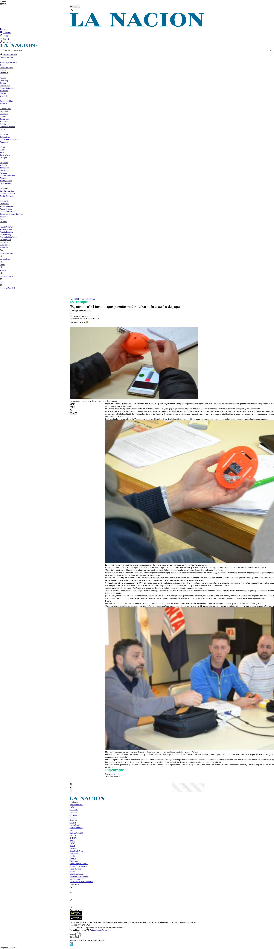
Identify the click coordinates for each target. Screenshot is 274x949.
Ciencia (3, 124)
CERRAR (3, 1)
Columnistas (5, 137)
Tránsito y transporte (8, 62)
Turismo (3, 165)
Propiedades (5, 85)
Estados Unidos (6, 101)
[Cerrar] (36, 46)
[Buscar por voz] (271, 50)
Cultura (3, 116)
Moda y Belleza (6, 180)
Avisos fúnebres (6, 206)
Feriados (3, 173)
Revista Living (5, 234)
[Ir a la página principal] (137, 26)
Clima (2, 65)
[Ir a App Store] (76, 920)
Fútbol (2, 147)
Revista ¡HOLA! (6, 229)
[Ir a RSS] (71, 907)
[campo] (79, 303)
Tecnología (4, 168)
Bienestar (4, 121)
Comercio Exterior (7, 88)
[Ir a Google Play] (76, 915)
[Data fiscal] (71, 945)
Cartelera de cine (7, 191)
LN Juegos (4, 162)
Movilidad (4, 91)
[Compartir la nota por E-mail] (76, 413)
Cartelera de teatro (7, 193)
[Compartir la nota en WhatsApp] (73, 407)
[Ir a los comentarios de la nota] (73, 403)
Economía (84, 299)
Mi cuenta (7, 42)
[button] (137, 166)
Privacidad (106, 930)
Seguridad (4, 111)
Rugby (2, 150)
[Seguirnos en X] (71, 894)
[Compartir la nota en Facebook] (71, 413)
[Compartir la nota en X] (73, 413)
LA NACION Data (6, 67)
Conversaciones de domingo (11, 214)
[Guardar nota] (71, 403)
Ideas (2, 219)
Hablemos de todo (7, 127)
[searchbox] (136, 50)
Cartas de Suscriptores (9, 139)
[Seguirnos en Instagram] (71, 901)
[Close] (71, 784)
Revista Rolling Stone (8, 237)
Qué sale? (4, 188)
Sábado (3, 216)
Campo (3, 83)
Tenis (2, 152)
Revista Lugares (6, 232)
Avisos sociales (6, 209)
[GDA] (76, 938)
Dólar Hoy (4, 80)
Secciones (7, 32)
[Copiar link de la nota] (71, 410)
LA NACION (75, 299)
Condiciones (97, 930)
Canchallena (5, 155)
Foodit (5, 36)
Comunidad (4, 119)
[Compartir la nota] (71, 407)
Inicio (5, 29)
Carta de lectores (7, 211)
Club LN (6, 39)
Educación (4, 114)
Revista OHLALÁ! (6, 227)
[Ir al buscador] (72, 10)
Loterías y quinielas (8, 175)
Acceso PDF (4, 201)
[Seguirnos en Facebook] (71, 887)
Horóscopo (4, 170)
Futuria (3, 78)
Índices (3, 93)
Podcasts (3, 178)
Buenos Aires (5, 109)
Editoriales (4, 134)
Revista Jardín (5, 240)
